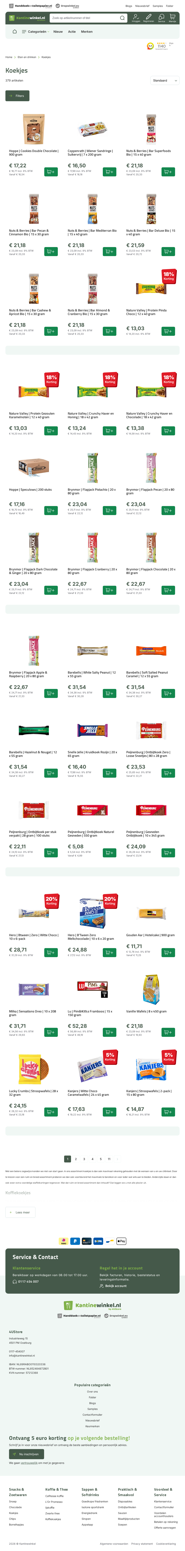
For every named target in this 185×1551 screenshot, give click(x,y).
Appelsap (87, 1524)
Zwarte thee (52, 1513)
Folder (169, 5)
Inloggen (136, 21)
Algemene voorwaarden (114, 1543)
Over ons (92, 1391)
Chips (12, 1518)
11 (109, 1159)
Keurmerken (92, 1426)
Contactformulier (92, 1414)
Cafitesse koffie (54, 1496)
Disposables (125, 1501)
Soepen (122, 1524)
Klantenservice (26, 1268)
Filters (20, 96)
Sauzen (122, 1512)
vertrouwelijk (29, 1463)
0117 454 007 (28, 1281)
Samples (158, 5)
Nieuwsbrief (142, 5)
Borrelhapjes (16, 1524)
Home (8, 57)
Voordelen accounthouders (163, 1514)
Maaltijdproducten (129, 1518)
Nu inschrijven (28, 1454)
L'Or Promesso (54, 1501)
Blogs (129, 5)
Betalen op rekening (166, 1521)
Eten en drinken (27, 57)
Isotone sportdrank (93, 1507)
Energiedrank (89, 1512)
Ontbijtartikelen (127, 1507)
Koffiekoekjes (53, 1519)
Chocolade (15, 1507)
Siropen (86, 1518)
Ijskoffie (49, 1507)
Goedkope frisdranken (95, 1501)
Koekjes (13, 1512)
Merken (86, 31)
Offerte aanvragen (165, 1527)
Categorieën (37, 31)
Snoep (13, 1501)
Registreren (148, 21)
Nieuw (58, 31)
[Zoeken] (122, 18)
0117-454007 (17, 1351)
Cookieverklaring (166, 1543)
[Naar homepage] (14, 31)
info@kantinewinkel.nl (22, 1355)
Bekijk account (116, 1285)
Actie (72, 31)
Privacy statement (142, 1543)
